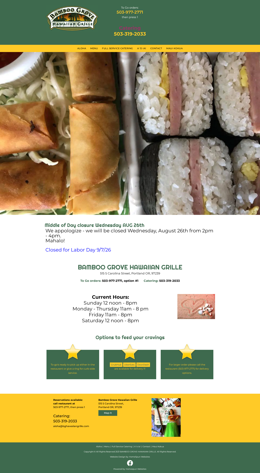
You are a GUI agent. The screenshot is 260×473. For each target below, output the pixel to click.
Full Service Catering (117, 48)
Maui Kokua (174, 48)
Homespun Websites (136, 469)
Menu (94, 48)
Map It (108, 412)
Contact (156, 48)
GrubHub (116, 364)
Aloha (81, 48)
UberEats (129, 364)
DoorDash (143, 364)
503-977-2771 (130, 12)
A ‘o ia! (141, 48)
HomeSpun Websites (139, 457)
